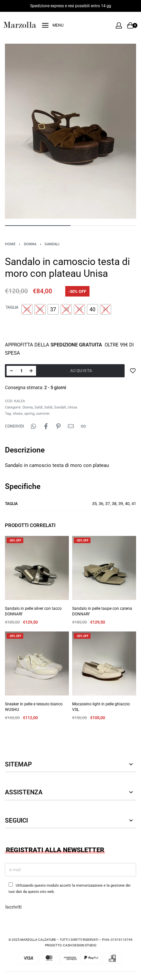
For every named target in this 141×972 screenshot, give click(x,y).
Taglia (12, 307)
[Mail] (71, 426)
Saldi (38, 407)
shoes (18, 413)
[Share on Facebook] (46, 426)
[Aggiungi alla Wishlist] (133, 370)
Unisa (72, 407)
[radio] (27, 309)
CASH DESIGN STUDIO (79, 945)
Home (10, 244)
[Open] (53, 25)
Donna (30, 244)
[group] (37, 568)
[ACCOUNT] (118, 25)
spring (29, 413)
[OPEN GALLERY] (70, 131)
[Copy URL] (83, 426)
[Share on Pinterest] (58, 426)
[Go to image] (37, 225)
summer (43, 413)
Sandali (52, 244)
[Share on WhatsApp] (33, 426)
